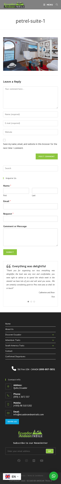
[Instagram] (26, 461)
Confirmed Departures (15, 356)
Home (8, 324)
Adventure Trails (12, 340)
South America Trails (14, 345)
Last (33, 195)
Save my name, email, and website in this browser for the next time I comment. (30, 146)
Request (8, 213)
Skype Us (12, 421)
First (5, 195)
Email (7, 201)
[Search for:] (56, 4)
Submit (10, 252)
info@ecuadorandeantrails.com (28, 414)
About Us (9, 329)
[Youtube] (41, 461)
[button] (53, 476)
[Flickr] (34, 461)
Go (49, 451)
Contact (8, 351)
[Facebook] (19, 461)
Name (7, 185)
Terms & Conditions (35, 475)
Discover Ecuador (13, 334)
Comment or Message (15, 226)
